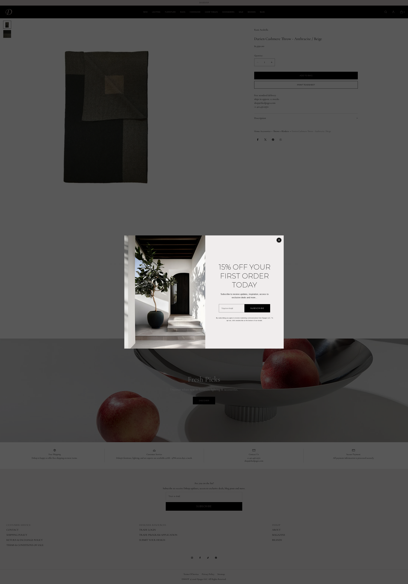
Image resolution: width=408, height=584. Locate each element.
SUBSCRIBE (257, 308)
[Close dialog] (279, 240)
